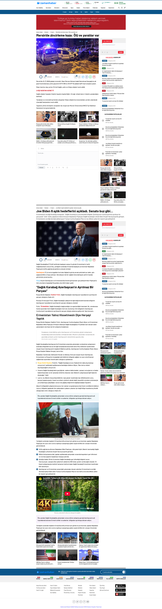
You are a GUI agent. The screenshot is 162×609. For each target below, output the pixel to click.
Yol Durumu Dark (40, 588)
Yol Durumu (109, 578)
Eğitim (86, 12)
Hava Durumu (70, 578)
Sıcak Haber (92, 595)
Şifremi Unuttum (104, 590)
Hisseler (91, 578)
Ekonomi (65, 8)
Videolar (95, 8)
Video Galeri (92, 588)
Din (81, 12)
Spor (72, 8)
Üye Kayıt (102, 588)
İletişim (68, 607)
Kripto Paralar (121, 578)
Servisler (48, 8)
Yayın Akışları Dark (55, 588)
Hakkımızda (63, 607)
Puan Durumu (81, 578)
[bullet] (59, 167)
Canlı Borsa (67, 585)
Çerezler (81, 607)
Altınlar (80, 585)
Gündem (56, 8)
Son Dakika (39, 8)
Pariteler (100, 578)
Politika (97, 12)
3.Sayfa (64, 12)
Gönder (41, 167)
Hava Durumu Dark (41, 585)
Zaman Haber (39, 32)
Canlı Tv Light (40, 590)
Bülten (76, 12)
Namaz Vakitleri (48, 578)
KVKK (85, 607)
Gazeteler (111, 8)
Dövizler (80, 588)
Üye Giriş (102, 585)
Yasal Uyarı (99, 607)
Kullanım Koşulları (91, 607)
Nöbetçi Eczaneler (55, 590)
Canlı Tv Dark (53, 585)
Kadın (78, 8)
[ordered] (57, 167)
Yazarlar (103, 8)
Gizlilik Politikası (75, 607)
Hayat (91, 12)
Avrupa (70, 12)
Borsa (38, 578)
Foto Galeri (86, 8)
